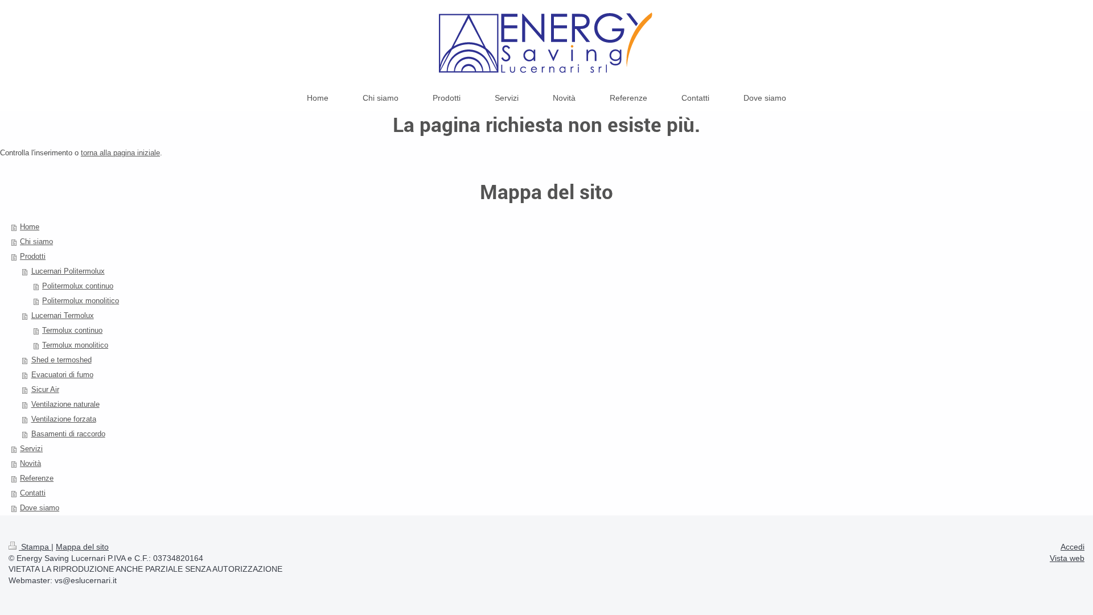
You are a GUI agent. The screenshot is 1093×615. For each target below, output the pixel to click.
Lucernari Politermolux (68, 271)
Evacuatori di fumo (62, 374)
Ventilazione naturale (65, 404)
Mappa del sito (82, 546)
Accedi (1072, 546)
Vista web (1067, 558)
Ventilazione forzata (63, 419)
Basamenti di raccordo (68, 434)
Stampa (35, 546)
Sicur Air (45, 389)
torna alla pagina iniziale (120, 152)
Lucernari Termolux (62, 315)
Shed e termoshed (61, 360)
